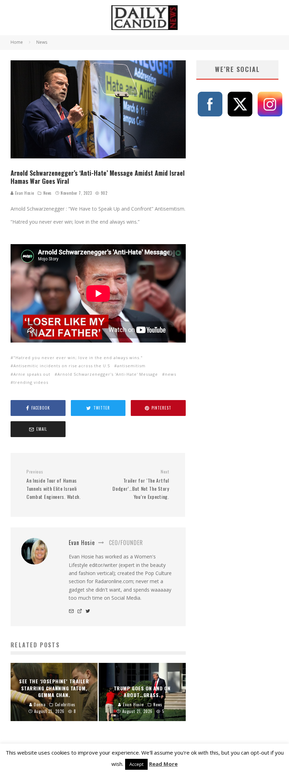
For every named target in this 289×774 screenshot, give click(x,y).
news (170, 374)
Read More (163, 763)
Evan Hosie (24, 193)
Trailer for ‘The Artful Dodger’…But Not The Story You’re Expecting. (140, 484)
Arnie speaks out (31, 374)
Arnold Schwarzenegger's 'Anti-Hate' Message (107, 374)
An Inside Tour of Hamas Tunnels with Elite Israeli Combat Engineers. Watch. (53, 484)
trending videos (30, 382)
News (47, 193)
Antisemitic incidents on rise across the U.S (61, 365)
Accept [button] (136, 764)
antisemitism (131, 365)
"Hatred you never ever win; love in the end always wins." (78, 357)
